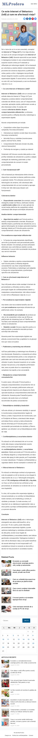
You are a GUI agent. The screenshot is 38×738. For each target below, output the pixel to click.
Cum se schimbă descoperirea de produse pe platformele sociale (24, 581)
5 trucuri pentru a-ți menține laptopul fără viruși (23, 599)
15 (28, 639)
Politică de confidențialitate (19, 735)
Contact (31, 735)
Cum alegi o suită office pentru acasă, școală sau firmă (24, 571)
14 (23, 639)
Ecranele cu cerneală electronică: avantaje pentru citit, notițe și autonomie (23, 563)
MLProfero (21, 732)
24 (3, 647)
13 (18, 639)
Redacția (3, 19)
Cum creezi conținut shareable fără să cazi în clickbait (24, 589)
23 (33, 643)
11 (8, 639)
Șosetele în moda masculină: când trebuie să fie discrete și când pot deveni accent (23, 702)
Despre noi (8, 735)
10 (3, 639)
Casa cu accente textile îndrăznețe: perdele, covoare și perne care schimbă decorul (23, 721)
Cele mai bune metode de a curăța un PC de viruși (23, 608)
